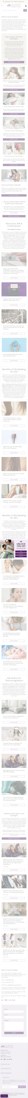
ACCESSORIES (21, 556)
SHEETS (21, 551)
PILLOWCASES (21, 553)
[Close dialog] (27, 540)
